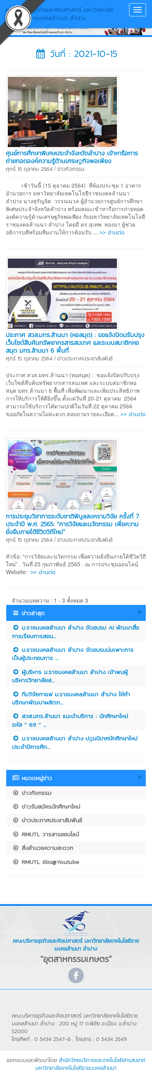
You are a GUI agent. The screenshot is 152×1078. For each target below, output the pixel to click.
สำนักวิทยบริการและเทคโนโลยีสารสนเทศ (102, 1060)
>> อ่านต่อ (111, 232)
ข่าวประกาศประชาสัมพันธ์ (85, 359)
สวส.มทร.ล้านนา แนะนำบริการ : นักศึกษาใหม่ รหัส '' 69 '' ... (70, 720)
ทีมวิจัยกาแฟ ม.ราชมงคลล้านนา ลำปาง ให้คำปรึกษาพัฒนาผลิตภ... (71, 698)
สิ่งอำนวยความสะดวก (46, 847)
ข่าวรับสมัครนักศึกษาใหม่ (49, 806)
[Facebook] (76, 975)
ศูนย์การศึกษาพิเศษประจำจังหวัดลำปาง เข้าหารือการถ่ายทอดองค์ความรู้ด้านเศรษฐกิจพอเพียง (72, 156)
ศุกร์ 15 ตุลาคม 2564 (29, 169)
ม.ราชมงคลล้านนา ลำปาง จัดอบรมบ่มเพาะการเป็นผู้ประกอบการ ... (73, 653)
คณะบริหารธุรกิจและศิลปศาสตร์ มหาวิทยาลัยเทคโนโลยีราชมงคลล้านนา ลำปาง (59, 13)
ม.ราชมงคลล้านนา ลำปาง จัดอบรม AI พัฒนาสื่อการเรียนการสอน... (75, 631)
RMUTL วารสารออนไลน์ (49, 834)
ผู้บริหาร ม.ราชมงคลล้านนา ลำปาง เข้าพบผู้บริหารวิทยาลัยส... (70, 675)
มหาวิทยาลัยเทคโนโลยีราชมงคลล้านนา (76, 1068)
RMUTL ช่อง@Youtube (49, 861)
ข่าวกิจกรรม (70, 169)
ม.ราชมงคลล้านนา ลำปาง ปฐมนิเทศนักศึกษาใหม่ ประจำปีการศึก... (75, 742)
